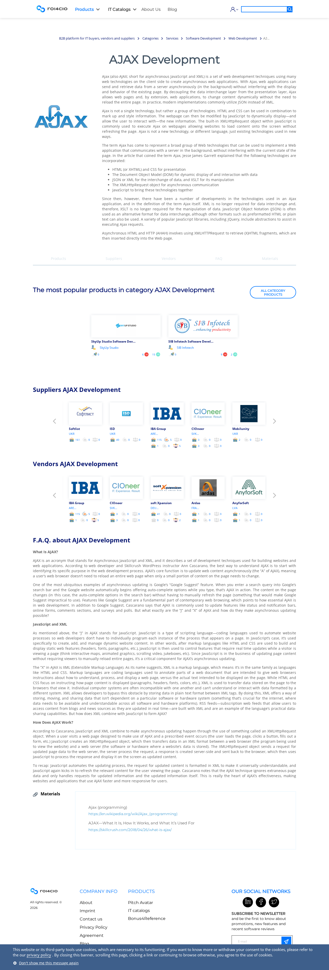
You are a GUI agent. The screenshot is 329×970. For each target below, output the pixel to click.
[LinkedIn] (248, 902)
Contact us (91, 919)
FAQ (218, 258)
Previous (54, 422)
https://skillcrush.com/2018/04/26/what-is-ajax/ (130, 829)
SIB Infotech (185, 347)
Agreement (92, 935)
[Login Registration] (233, 9)
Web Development (243, 38)
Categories (150, 38)
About (86, 902)
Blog (84, 943)
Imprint (87, 910)
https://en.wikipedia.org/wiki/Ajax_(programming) (133, 814)
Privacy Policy (93, 927)
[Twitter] (274, 902)
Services (172, 38)
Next (274, 422)
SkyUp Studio (109, 347)
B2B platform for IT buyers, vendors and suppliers (97, 38)
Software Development (203, 38)
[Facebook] (261, 902)
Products (58, 258)
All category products (273, 292)
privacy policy (39, 954)
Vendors (169, 258)
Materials (270, 258)
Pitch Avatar (140, 902)
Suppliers (114, 258)
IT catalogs (139, 910)
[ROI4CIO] (51, 9)
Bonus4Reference (147, 918)
